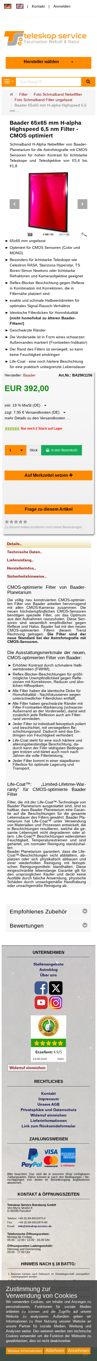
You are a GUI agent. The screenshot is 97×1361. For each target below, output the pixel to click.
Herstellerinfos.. (21, 568)
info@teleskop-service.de (35, 1226)
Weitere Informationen (25, 1351)
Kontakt (38, 6)
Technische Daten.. (24, 552)
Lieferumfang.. (20, 560)
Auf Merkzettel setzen (47, 475)
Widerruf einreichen (27, 1068)
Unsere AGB (48, 1104)
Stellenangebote (48, 964)
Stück (34, 450)
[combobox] (48, 62)
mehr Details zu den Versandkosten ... (37, 418)
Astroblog (48, 969)
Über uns (48, 975)
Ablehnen (55, 1350)
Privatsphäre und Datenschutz (49, 1110)
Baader (29, 375)
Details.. (14, 544)
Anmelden (62, 6)
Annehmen (78, 1350)
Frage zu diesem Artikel (48, 509)
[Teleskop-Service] (48, 39)
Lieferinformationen (48, 1120)
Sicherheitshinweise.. (26, 576)
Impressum (49, 1099)
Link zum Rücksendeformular (48, 1126)
